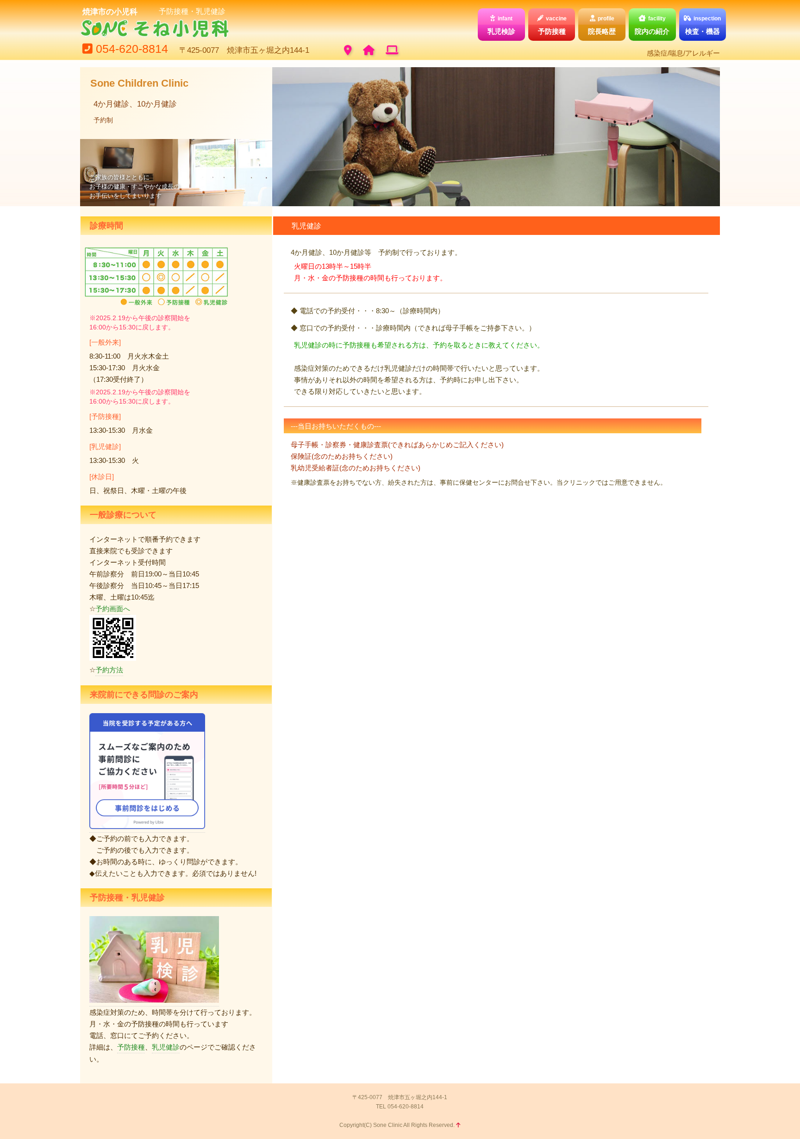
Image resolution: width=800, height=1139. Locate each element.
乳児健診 (166, 1047)
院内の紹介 (652, 25)
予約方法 (109, 670)
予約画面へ (112, 609)
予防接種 (552, 25)
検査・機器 (703, 25)
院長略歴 (602, 25)
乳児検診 (501, 25)
